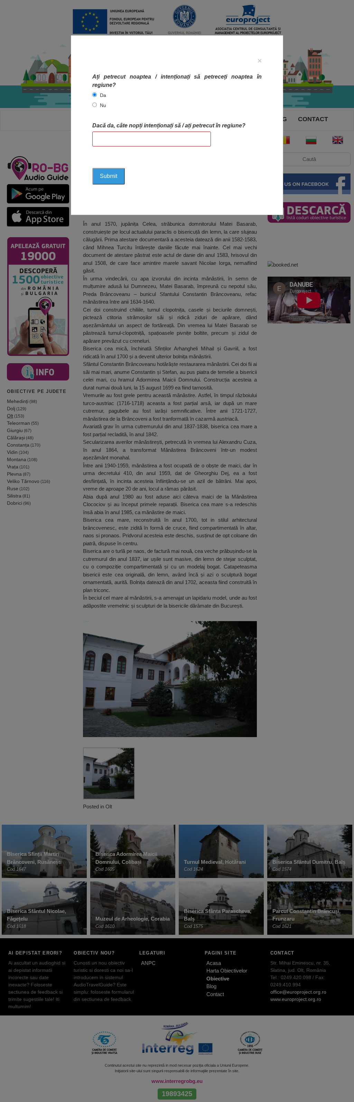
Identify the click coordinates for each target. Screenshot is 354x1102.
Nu (103, 105)
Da (103, 95)
